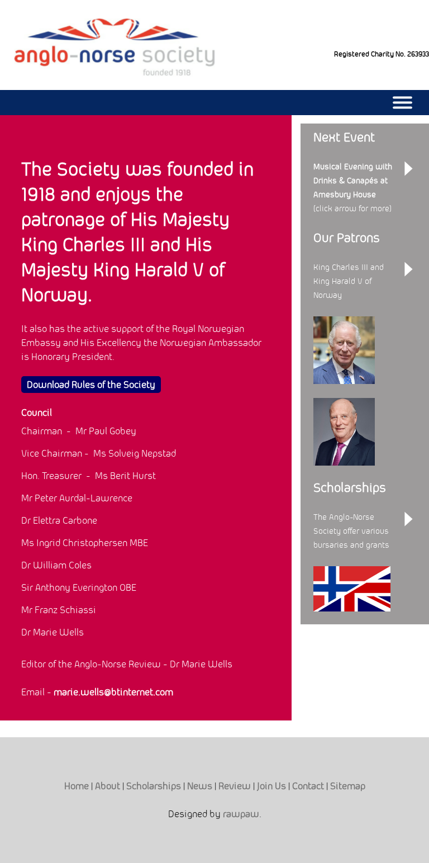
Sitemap (347, 785)
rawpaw (241, 813)
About (107, 785)
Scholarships (153, 785)
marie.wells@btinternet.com (113, 692)
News (199, 785)
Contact (308, 785)
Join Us (271, 785)
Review (234, 785)
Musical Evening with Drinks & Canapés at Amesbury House (352, 180)
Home (76, 785)
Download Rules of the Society (91, 384)
